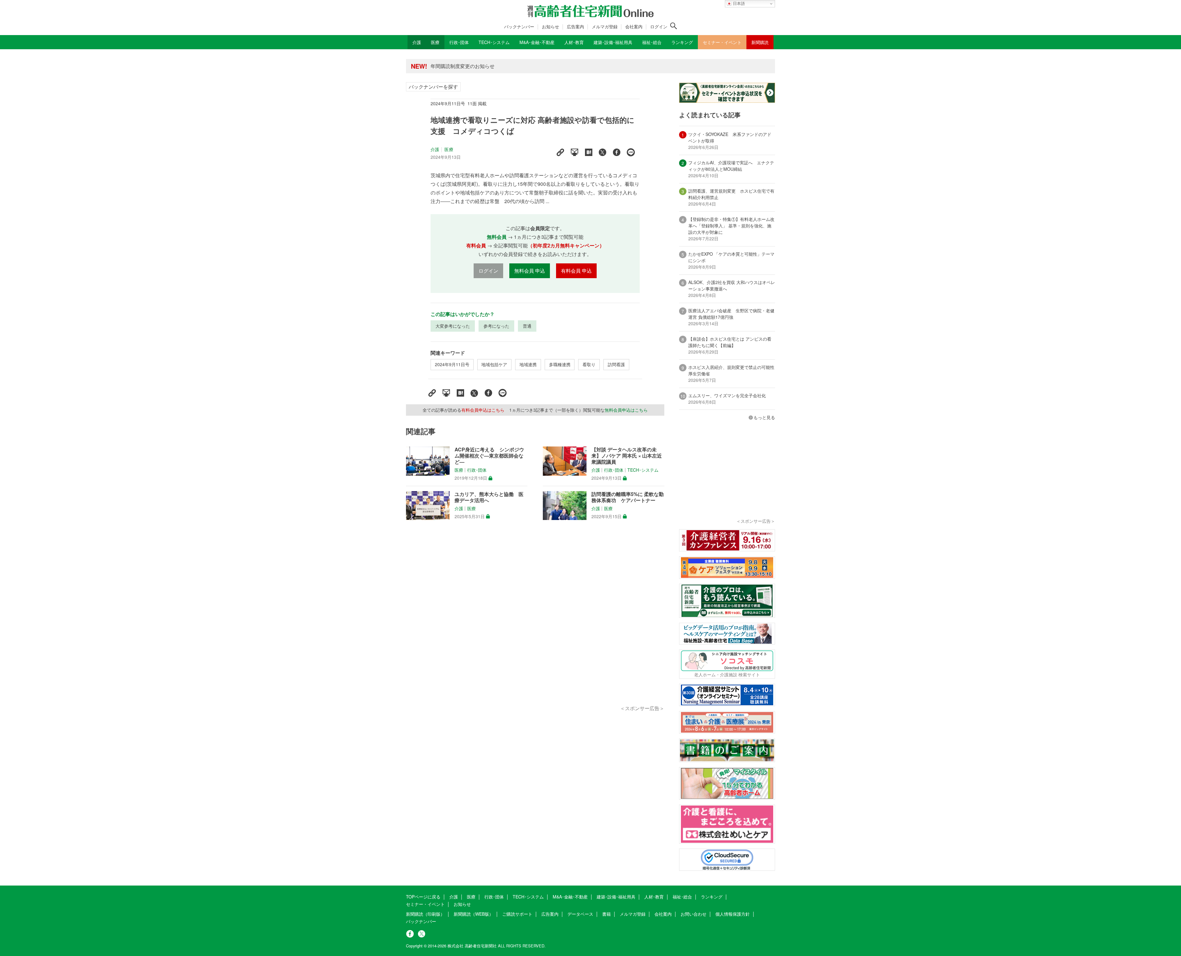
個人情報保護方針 (732, 914)
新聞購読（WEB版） (473, 914)
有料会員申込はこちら (482, 410)
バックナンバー (519, 26)
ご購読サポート (517, 914)
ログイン (658, 26)
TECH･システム (642, 470)
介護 (435, 149)
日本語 (738, 3)
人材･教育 (654, 897)
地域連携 (528, 364)
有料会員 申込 (576, 270)
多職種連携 (560, 364)
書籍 (606, 914)
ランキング (711, 897)
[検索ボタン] (673, 26)
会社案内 (633, 26)
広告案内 (575, 26)
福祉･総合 (682, 897)
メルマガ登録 (605, 26)
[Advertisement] (535, 619)
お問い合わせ (693, 914)
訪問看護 (616, 364)
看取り (589, 364)
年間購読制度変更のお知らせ (463, 66)
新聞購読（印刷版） (425, 914)
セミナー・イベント (425, 904)
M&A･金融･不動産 (570, 897)
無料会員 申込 (529, 270)
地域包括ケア (494, 364)
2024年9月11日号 (452, 364)
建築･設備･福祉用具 (616, 897)
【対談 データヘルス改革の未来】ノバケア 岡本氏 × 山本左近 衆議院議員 (626, 455)
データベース (580, 914)
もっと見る (764, 417)
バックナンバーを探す (433, 86)
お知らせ (550, 26)
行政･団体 (477, 470)
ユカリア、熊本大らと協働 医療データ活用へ (489, 497)
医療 (448, 149)
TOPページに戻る (423, 897)
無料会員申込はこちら (626, 410)
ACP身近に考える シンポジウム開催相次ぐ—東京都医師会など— (489, 455)
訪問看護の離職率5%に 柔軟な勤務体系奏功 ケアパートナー (627, 497)
